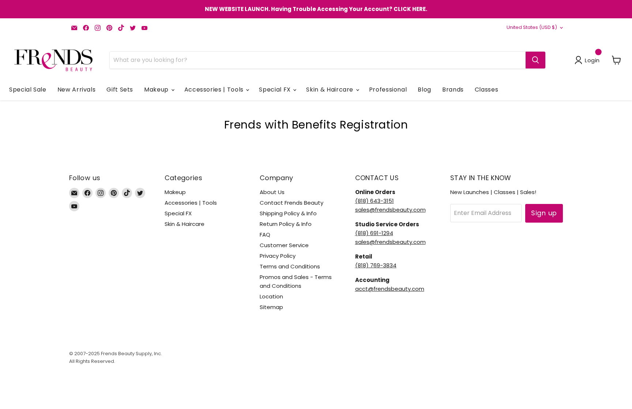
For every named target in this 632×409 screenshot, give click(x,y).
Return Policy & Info (286, 224)
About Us (272, 192)
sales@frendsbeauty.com (390, 209)
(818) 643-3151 (374, 201)
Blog (424, 89)
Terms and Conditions (290, 266)
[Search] (535, 60)
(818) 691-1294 (374, 233)
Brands (453, 89)
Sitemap (271, 307)
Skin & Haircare (330, 89)
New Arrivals (76, 89)
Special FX (275, 89)
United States (532, 27)
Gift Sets (119, 89)
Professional (388, 89)
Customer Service (284, 245)
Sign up (544, 212)
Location (271, 296)
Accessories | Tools (214, 89)
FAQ (265, 234)
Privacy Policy (278, 256)
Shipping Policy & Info (288, 213)
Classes (486, 89)
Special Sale (27, 89)
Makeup (157, 89)
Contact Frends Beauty (291, 203)
